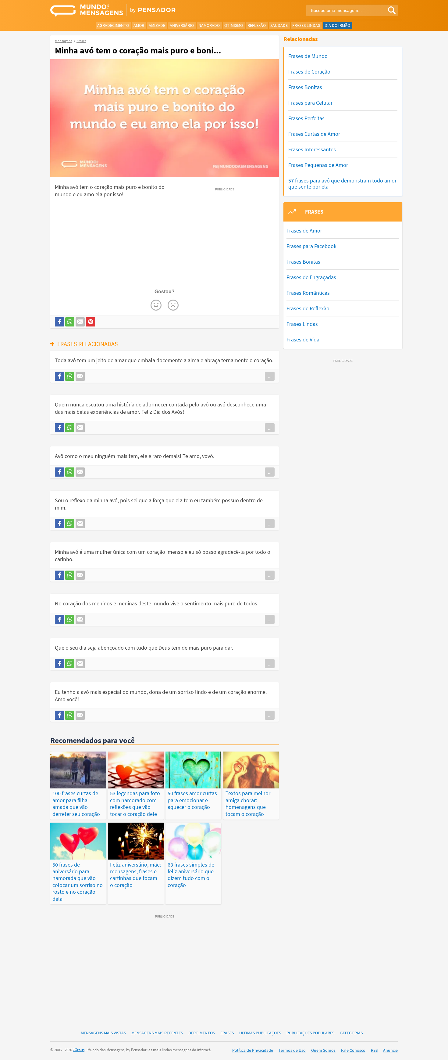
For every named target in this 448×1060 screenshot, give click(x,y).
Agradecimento (113, 25)
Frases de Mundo (308, 55)
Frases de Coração (309, 71)
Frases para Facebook (311, 246)
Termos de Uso (292, 1050)
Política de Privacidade (252, 1050)
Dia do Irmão (337, 25)
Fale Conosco (353, 1050)
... (270, 376)
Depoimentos (201, 1033)
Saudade (279, 25)
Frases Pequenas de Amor (318, 164)
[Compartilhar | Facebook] (59, 321)
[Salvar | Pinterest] (90, 321)
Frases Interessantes (312, 149)
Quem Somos (323, 1050)
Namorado (209, 25)
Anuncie (390, 1050)
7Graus (78, 1049)
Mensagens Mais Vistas (103, 1033)
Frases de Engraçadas (311, 277)
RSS (374, 1050)
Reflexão (256, 25)
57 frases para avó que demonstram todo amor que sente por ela (342, 183)
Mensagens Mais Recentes (157, 1033)
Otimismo (233, 25)
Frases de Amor (304, 230)
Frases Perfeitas (306, 118)
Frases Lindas (306, 25)
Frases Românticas (308, 292)
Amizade (157, 25)
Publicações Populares (310, 1033)
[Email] (80, 321)
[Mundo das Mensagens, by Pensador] (134, 11)
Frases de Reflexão (307, 308)
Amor (138, 25)
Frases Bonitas (305, 87)
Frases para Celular (310, 102)
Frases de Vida (302, 339)
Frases (227, 1033)
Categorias (351, 1033)
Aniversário (182, 25)
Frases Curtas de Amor (314, 133)
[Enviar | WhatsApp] (69, 321)
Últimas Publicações (260, 1033)
